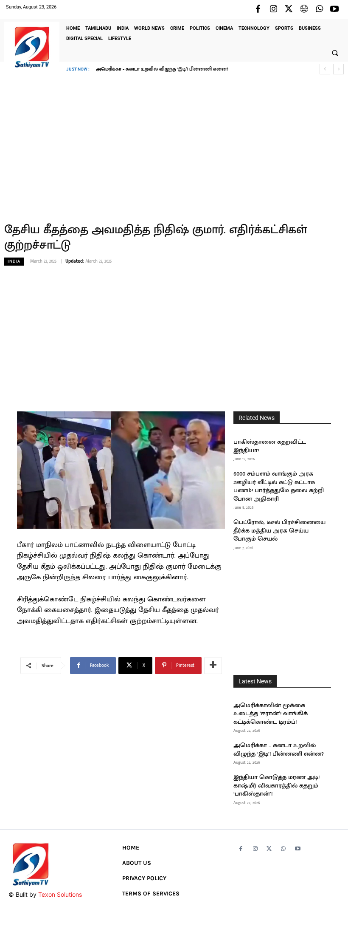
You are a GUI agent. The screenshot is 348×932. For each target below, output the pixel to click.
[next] (338, 69)
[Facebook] (258, 9)
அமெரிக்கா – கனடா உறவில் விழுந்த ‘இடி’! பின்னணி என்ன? (278, 749)
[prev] (325, 69)
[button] (335, 53)
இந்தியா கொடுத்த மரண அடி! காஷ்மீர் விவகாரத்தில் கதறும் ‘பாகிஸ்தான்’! (181, 69)
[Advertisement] (174, 142)
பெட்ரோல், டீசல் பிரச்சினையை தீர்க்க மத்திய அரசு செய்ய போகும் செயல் (279, 530)
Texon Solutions (60, 894)
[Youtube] (334, 9)
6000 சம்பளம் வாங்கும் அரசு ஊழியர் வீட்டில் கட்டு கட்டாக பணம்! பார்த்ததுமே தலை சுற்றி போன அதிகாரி (278, 486)
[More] (213, 665)
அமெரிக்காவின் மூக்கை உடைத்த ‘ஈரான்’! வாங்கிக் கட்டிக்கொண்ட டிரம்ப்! (270, 713)
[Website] (304, 9)
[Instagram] (273, 9)
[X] (288, 9)
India (14, 261)
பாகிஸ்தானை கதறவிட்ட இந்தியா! (269, 446)
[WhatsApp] (319, 9)
